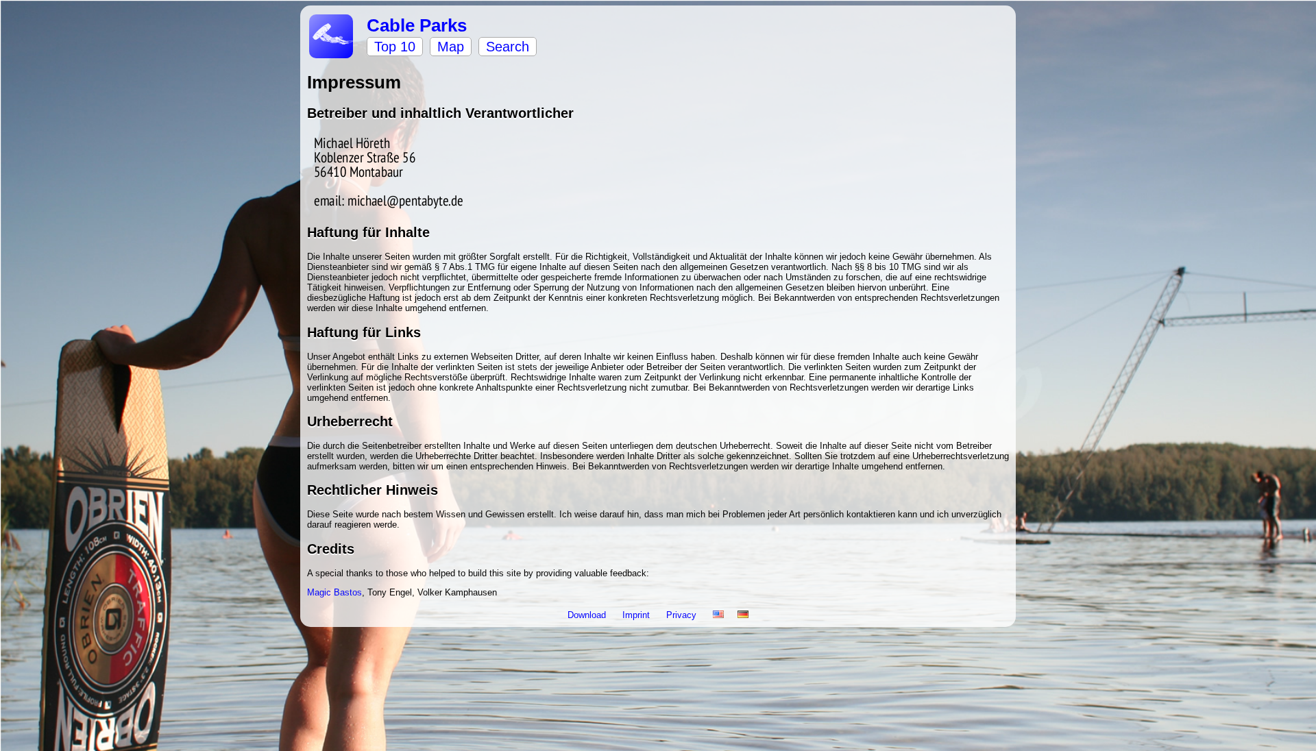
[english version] (718, 615)
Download (588, 615)
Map (450, 46)
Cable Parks (417, 25)
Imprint (637, 615)
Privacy (682, 615)
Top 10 (394, 46)
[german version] (743, 615)
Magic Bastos (334, 592)
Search (507, 46)
